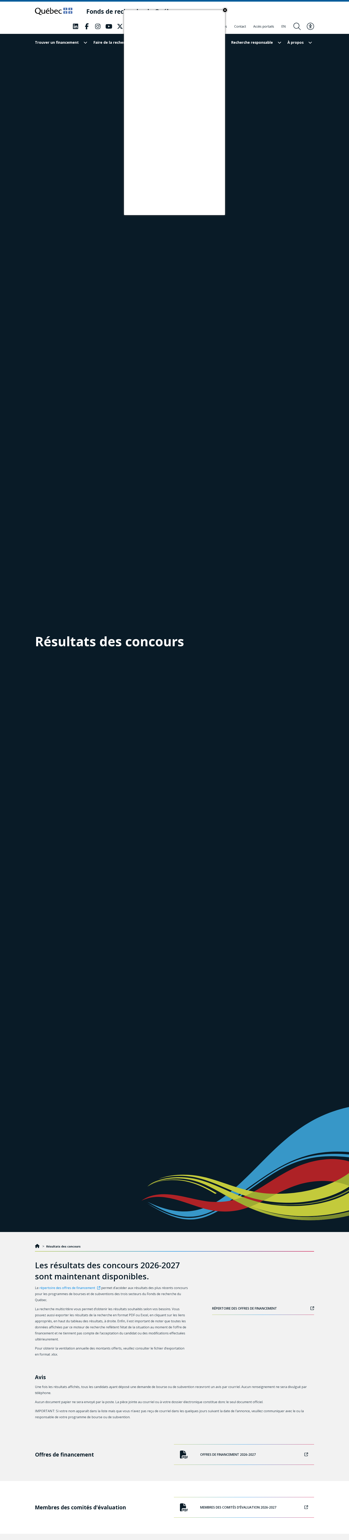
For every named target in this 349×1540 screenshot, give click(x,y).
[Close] (225, 10)
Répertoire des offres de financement (244, 1308)
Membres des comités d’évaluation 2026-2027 (238, 1507)
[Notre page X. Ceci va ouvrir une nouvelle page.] (120, 26)
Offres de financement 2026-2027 (228, 1454)
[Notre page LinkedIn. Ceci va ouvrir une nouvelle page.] (75, 26)
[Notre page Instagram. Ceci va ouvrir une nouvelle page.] (98, 26)
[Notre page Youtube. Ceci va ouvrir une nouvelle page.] (109, 26)
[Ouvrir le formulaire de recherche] (297, 26)
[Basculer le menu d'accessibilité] (310, 26)
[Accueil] (37, 1246)
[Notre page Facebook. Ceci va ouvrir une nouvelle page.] (87, 26)
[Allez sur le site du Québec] (53, 11)
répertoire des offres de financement (67, 1288)
